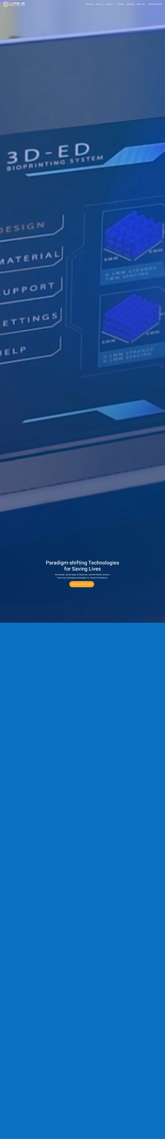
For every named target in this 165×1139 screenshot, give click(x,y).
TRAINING (120, 4)
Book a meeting (81, 584)
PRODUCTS (109, 4)
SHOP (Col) (99, 4)
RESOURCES (130, 4)
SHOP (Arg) (89, 4)
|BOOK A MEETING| (155, 4)
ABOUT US (140, 4)
